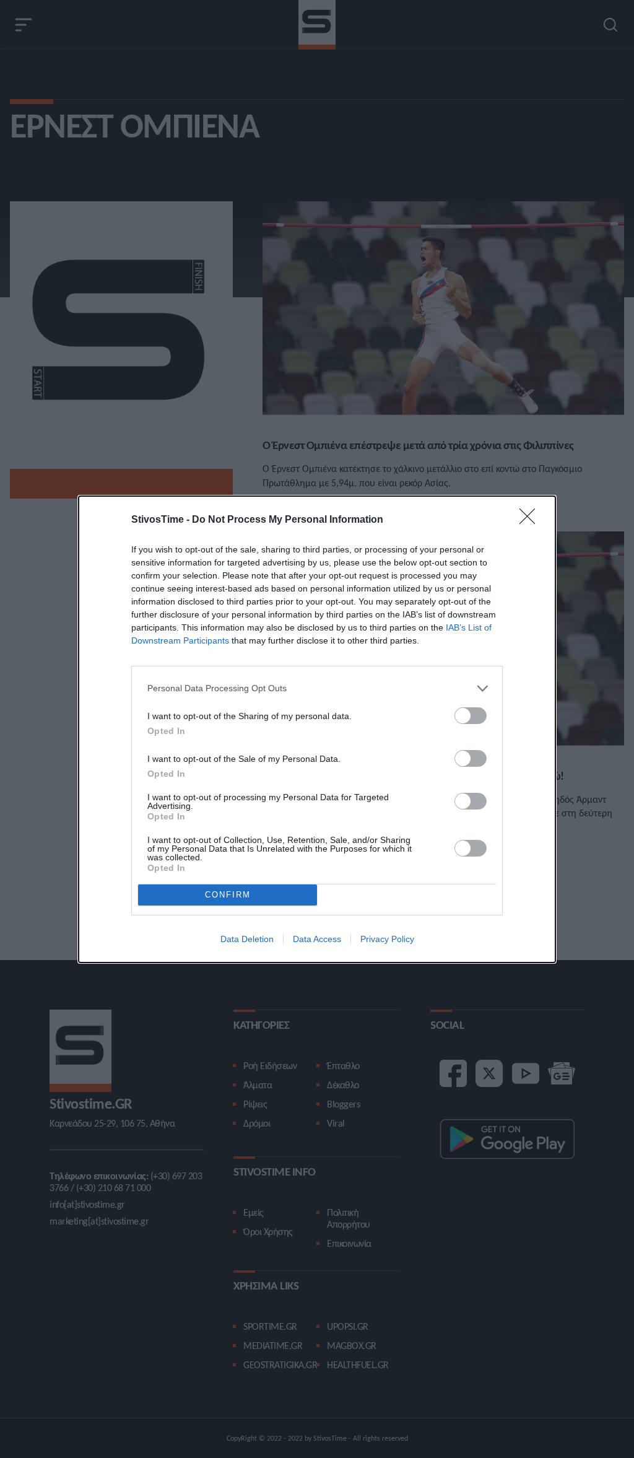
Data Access (317, 939)
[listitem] (317, 688)
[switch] (470, 715)
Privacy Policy (387, 939)
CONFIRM (228, 894)
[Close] (531, 520)
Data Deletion (247, 939)
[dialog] (317, 729)
